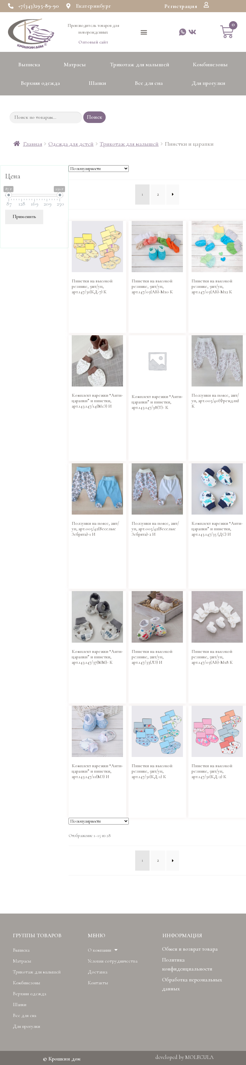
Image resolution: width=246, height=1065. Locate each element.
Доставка (97, 972)
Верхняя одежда (40, 82)
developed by (184, 1057)
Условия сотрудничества (112, 961)
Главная (32, 143)
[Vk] (192, 32)
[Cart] (227, 32)
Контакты (98, 983)
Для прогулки (208, 82)
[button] (180, 6)
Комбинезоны (210, 64)
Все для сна (149, 82)
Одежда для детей (71, 143)
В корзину (81, 323)
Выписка (29, 64)
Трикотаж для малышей (139, 64)
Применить (24, 216)
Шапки (97, 82)
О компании (99, 950)
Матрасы (75, 64)
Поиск (94, 117)
